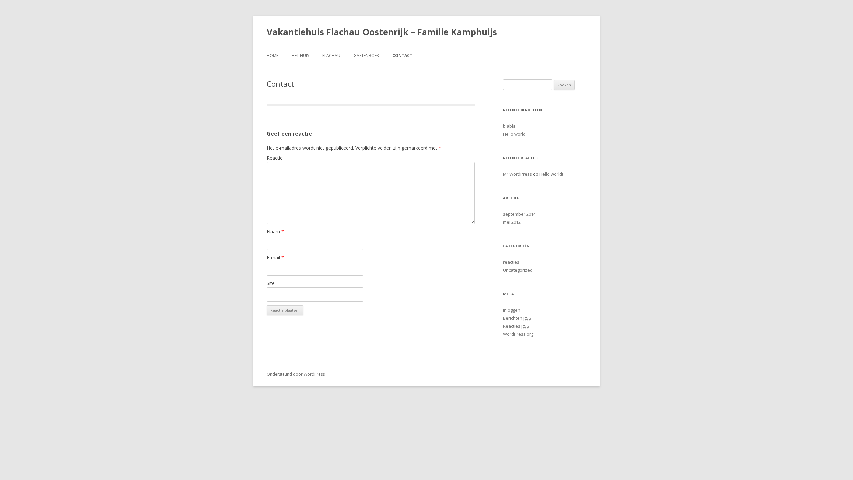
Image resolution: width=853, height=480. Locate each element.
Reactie (275, 158)
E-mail (275, 257)
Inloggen (511, 310)
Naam (275, 231)
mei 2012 (512, 222)
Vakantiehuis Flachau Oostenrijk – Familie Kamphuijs (382, 32)
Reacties (516, 326)
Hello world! (515, 134)
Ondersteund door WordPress (296, 374)
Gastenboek (366, 55)
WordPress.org (518, 334)
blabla (509, 126)
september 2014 (519, 214)
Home (272, 55)
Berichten (517, 318)
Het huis (300, 55)
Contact (402, 55)
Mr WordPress (517, 174)
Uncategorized (518, 270)
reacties (511, 262)
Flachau (331, 55)
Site (271, 283)
